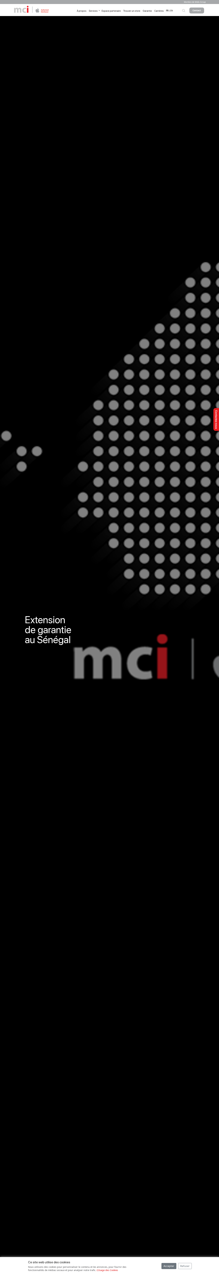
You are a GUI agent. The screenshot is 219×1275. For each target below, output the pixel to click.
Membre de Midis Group (195, 2)
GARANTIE (36, 672)
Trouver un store (131, 10)
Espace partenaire (111, 10)
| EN (171, 10)
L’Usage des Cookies (107, 1270)
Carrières (159, 10)
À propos (81, 10)
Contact (197, 10)
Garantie (147, 10)
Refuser (185, 1266)
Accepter (169, 1266)
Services (93, 10)
